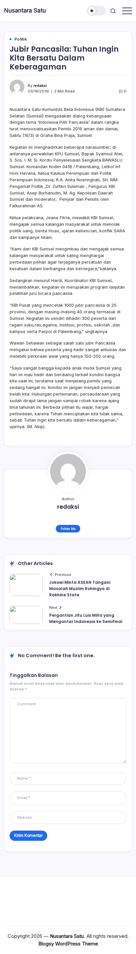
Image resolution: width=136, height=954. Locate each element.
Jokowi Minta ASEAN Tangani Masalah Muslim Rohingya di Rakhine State (79, 589)
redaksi (40, 85)
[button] (96, 10)
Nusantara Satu (25, 10)
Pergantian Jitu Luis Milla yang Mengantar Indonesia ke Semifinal (85, 618)
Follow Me (68, 528)
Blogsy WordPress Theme (68, 944)
